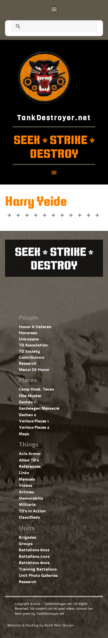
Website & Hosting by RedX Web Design (41, 625)
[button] (54, 9)
